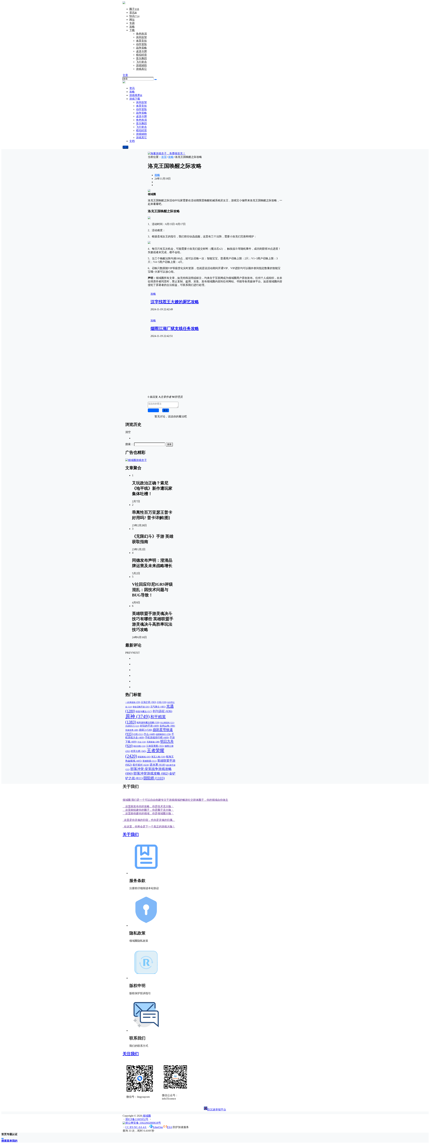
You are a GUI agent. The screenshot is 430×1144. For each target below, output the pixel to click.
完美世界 (131, 730)
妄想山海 (167, 725)
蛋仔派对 (141, 765)
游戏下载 (134, 98)
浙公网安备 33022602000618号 (143, 1122)
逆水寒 (157, 764)
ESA (169, 1127)
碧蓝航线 (144, 757)
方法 (141, 742)
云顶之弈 (148, 702)
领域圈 (146, 1115)
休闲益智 (141, 37)
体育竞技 (141, 40)
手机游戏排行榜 (157, 737)
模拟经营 (141, 54)
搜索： (129, 444)
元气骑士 (158, 706)
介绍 (162, 702)
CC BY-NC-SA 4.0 (136, 1127)
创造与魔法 (144, 711)
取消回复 (153, 410)
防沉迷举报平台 (216, 1109)
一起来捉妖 (132, 702)
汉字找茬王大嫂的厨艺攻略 (174, 302)
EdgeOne (158, 1127)
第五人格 (158, 756)
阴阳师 (154, 778)
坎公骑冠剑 (167, 723)
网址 (132, 19)
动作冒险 (141, 44)
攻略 (132, 26)
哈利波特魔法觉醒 (148, 722)
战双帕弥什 (163, 734)
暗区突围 (139, 746)
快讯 (134, 16)
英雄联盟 (149, 761)
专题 (132, 23)
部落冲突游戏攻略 (150, 773)
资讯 (133, 12)
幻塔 (138, 734)
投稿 (125, 147)
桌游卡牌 (141, 51)
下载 (132, 30)
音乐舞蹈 (141, 58)
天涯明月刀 (132, 726)
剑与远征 (162, 711)
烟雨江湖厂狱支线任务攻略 (174, 328)
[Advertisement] (215, 369)
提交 (165, 410)
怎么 (149, 734)
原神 (137, 716)
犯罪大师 (138, 751)
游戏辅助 (141, 65)
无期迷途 (153, 742)
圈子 (134, 9)
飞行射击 (141, 61)
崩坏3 (145, 729)
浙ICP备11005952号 (136, 1119)
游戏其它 (141, 68)
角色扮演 (141, 33)
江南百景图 (155, 746)
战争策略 (141, 47)
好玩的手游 (149, 725)
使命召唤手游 (141, 707)
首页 (164, 157)
